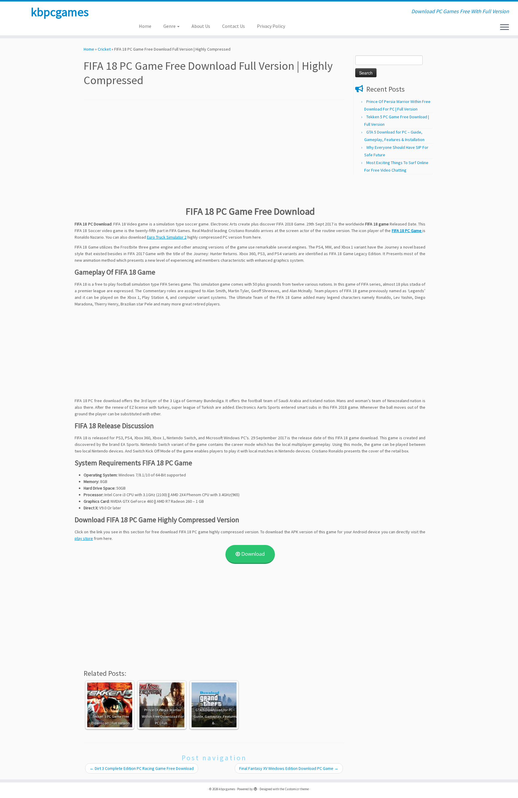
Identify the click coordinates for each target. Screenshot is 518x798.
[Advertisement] (214, 151)
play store (84, 538)
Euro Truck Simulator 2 (166, 237)
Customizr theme (297, 789)
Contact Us (233, 26)
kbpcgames (60, 12)
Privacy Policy (271, 26)
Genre (170, 26)
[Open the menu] (504, 27)
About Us (201, 26)
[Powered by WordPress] (255, 788)
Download (252, 553)
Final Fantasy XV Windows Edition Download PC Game (288, 768)
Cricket (104, 49)
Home (145, 26)
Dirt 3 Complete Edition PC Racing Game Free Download (142, 768)
